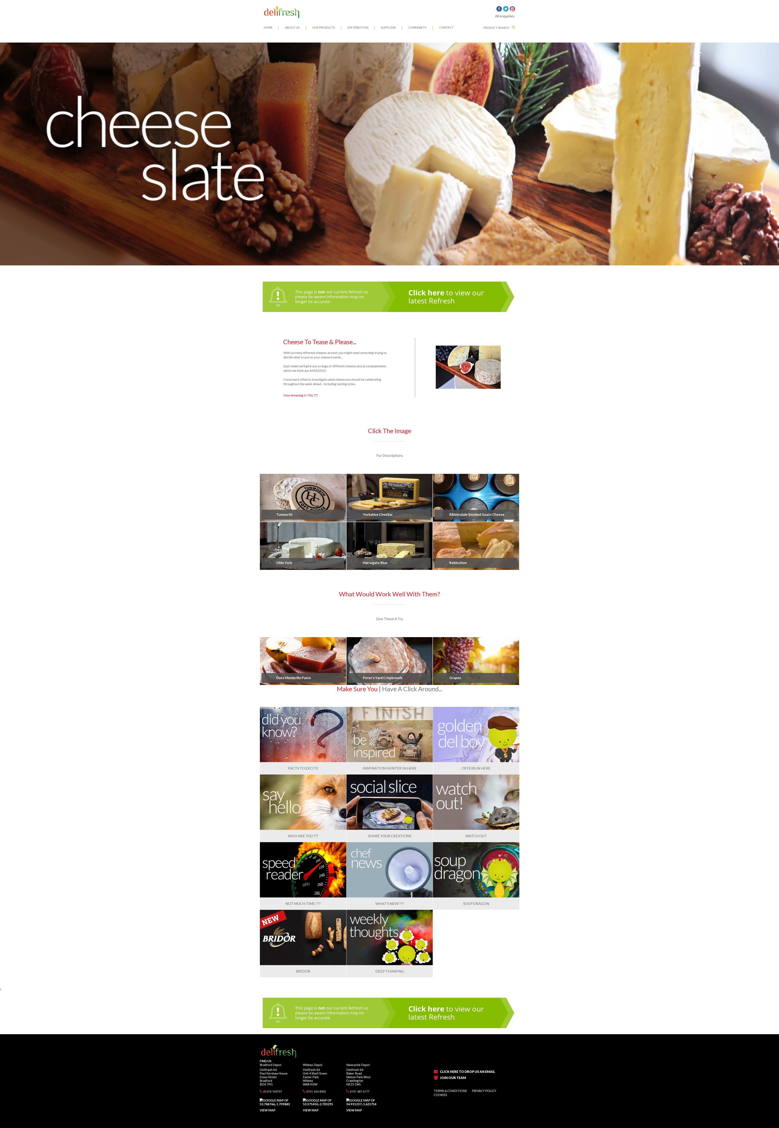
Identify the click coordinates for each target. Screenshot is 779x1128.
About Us (292, 27)
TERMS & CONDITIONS (450, 1090)
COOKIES (440, 1094)
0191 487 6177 (359, 1091)
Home (268, 27)
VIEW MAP (267, 1110)
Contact (446, 27)
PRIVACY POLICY (484, 1090)
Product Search (496, 27)
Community (417, 27)
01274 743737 (272, 1091)
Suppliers (388, 27)
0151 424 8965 (316, 1091)
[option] (389, 154)
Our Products (323, 27)
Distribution (358, 27)
